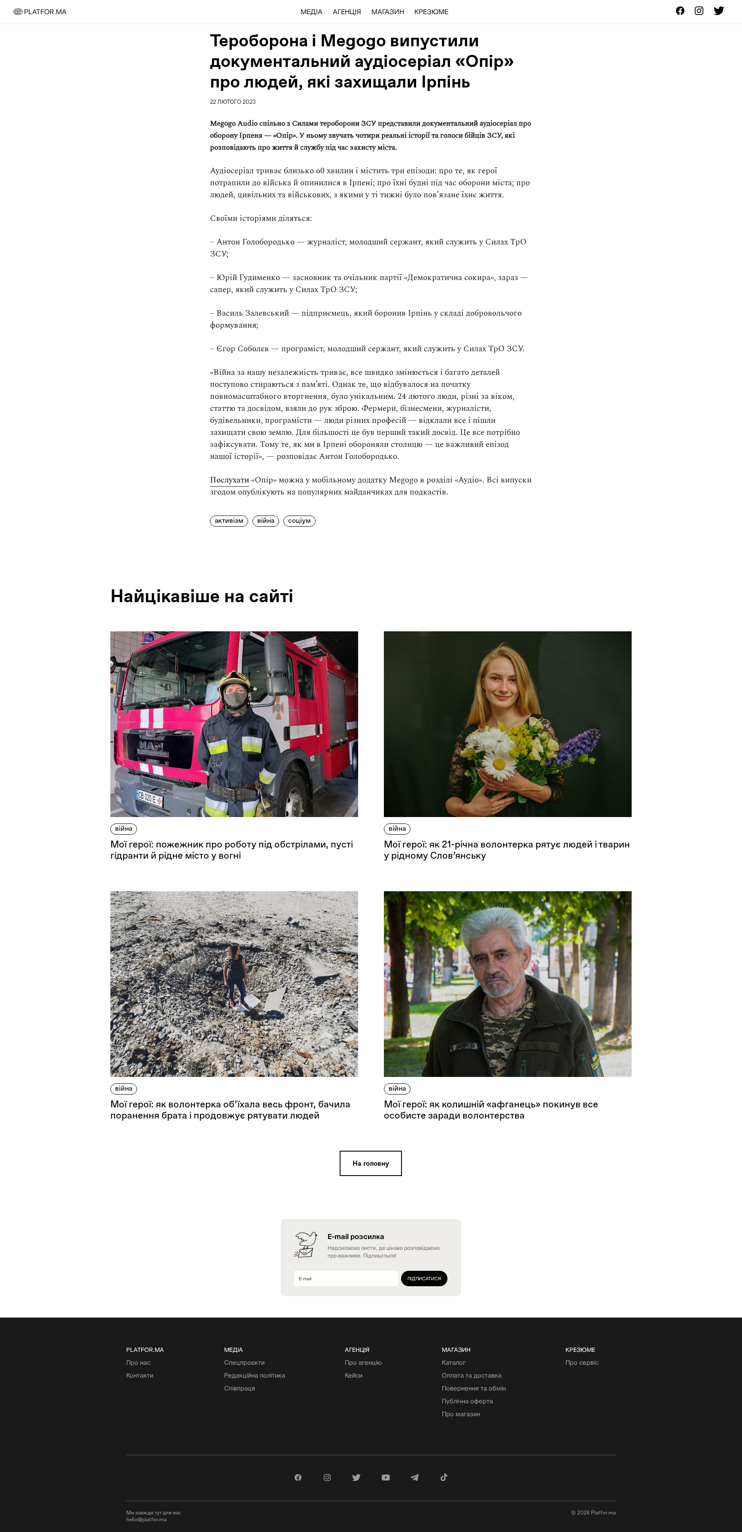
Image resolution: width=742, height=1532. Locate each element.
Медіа (233, 1349)
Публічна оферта (467, 1401)
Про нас (138, 1362)
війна (82, 173)
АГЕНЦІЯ (347, 11)
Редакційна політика (254, 1375)
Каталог (453, 1362)
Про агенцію (363, 1362)
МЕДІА (311, 11)
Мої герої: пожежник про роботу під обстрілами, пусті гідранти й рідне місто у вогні (231, 850)
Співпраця (239, 1388)
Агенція (357, 1349)
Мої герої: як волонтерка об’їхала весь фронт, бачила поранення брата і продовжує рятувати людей (230, 1110)
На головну (371, 1163)
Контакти (139, 1375)
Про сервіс (582, 1362)
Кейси (353, 1375)
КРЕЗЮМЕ (431, 11)
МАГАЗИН (387, 11)
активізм (88, 154)
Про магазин (461, 1413)
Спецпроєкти (244, 1362)
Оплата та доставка (472, 1375)
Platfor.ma (145, 1349)
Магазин (456, 1349)
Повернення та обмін (474, 1388)
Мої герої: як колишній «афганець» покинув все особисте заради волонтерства (491, 1110)
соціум (85, 191)
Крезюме (580, 1349)
